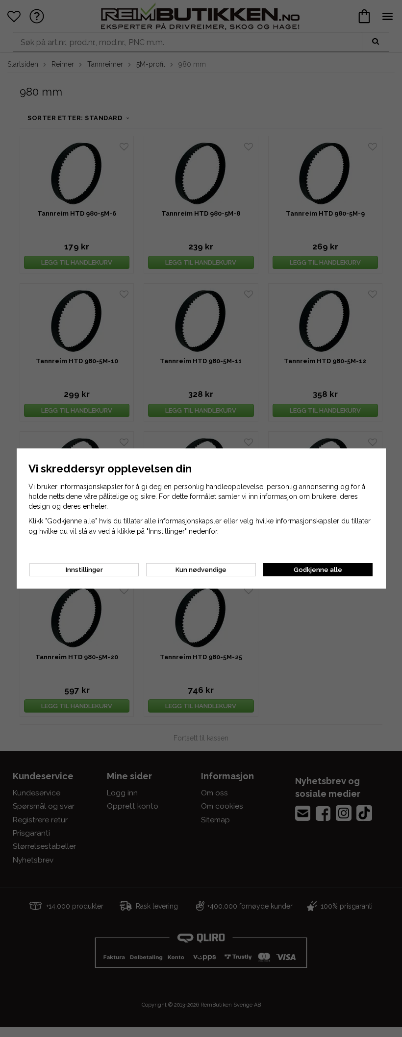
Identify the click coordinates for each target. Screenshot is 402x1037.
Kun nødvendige (201, 569)
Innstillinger (84, 569)
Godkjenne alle (318, 569)
